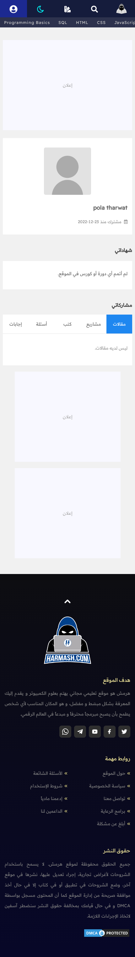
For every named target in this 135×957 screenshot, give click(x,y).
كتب (67, 324)
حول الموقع (114, 773)
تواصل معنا (114, 798)
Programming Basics (27, 22)
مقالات (119, 324)
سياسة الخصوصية (107, 786)
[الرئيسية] (121, 8)
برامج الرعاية (113, 811)
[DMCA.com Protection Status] (106, 933)
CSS (101, 22)
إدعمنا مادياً (51, 798)
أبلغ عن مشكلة (111, 823)
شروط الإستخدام (46, 786)
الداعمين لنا (51, 811)
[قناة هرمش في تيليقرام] (80, 732)
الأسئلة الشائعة (47, 773)
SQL (63, 22)
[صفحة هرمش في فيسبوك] (110, 732)
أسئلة (41, 324)
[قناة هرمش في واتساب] (65, 732)
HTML (82, 22)
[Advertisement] (67, 84)
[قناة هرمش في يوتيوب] (95, 732)
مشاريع (93, 324)
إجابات (15, 324)
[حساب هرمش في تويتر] (124, 732)
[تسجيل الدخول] (13, 8)
